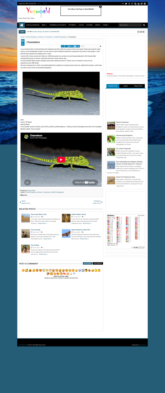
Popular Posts (112, 86)
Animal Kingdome (32, 25)
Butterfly (72, 25)
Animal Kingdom (30, 192)
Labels (125, 86)
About (45, 3)
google (132, 3)
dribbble (141, 3)
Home (39, 3)
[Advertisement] (125, 51)
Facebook (98, 263)
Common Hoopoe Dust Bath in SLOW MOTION (45, 31)
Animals (39, 192)
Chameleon (33, 42)
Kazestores (142, 345)
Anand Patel (31, 190)
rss (135, 3)
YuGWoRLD (23, 345)
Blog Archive (138, 86)
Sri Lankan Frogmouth (123, 148)
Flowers (89, 25)
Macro (81, 25)
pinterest (144, 3)
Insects (97, 25)
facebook (129, 3)
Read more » (42, 223)
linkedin (138, 3)
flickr (122, 3)
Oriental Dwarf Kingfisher (124, 135)
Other (105, 25)
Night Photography (57, 192)
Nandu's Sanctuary (122, 122)
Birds (43, 25)
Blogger (87, 263)
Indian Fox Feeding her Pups (125, 177)
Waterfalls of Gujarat (57, 25)
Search (144, 25)
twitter (126, 3)
